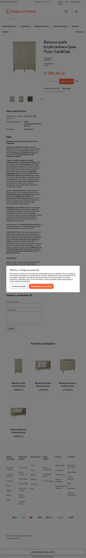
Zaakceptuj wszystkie (41, 286)
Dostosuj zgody (19, 286)
